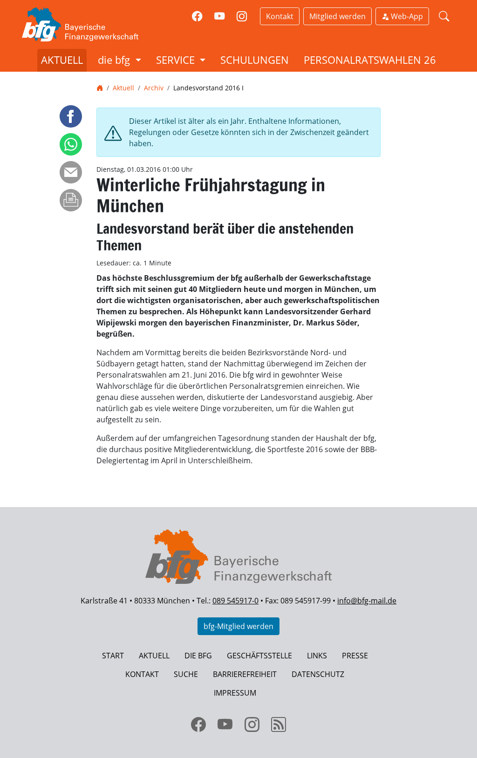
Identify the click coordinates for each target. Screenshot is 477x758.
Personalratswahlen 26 (370, 60)
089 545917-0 (235, 601)
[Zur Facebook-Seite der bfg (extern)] (197, 16)
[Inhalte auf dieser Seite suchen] (444, 16)
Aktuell (62, 60)
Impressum (235, 693)
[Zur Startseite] (89, 24)
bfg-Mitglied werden (238, 626)
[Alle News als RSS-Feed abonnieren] (279, 724)
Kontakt (279, 16)
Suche (186, 674)
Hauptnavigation (36, 5)
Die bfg (198, 655)
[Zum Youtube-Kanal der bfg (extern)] (219, 16)
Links (317, 655)
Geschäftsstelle (259, 655)
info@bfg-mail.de (366, 601)
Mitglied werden (337, 16)
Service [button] (177, 60)
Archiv (154, 87)
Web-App (406, 16)
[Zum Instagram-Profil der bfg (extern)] (242, 16)
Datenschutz (318, 674)
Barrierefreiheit (245, 674)
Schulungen (254, 60)
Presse (355, 655)
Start (113, 655)
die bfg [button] (115, 60)
